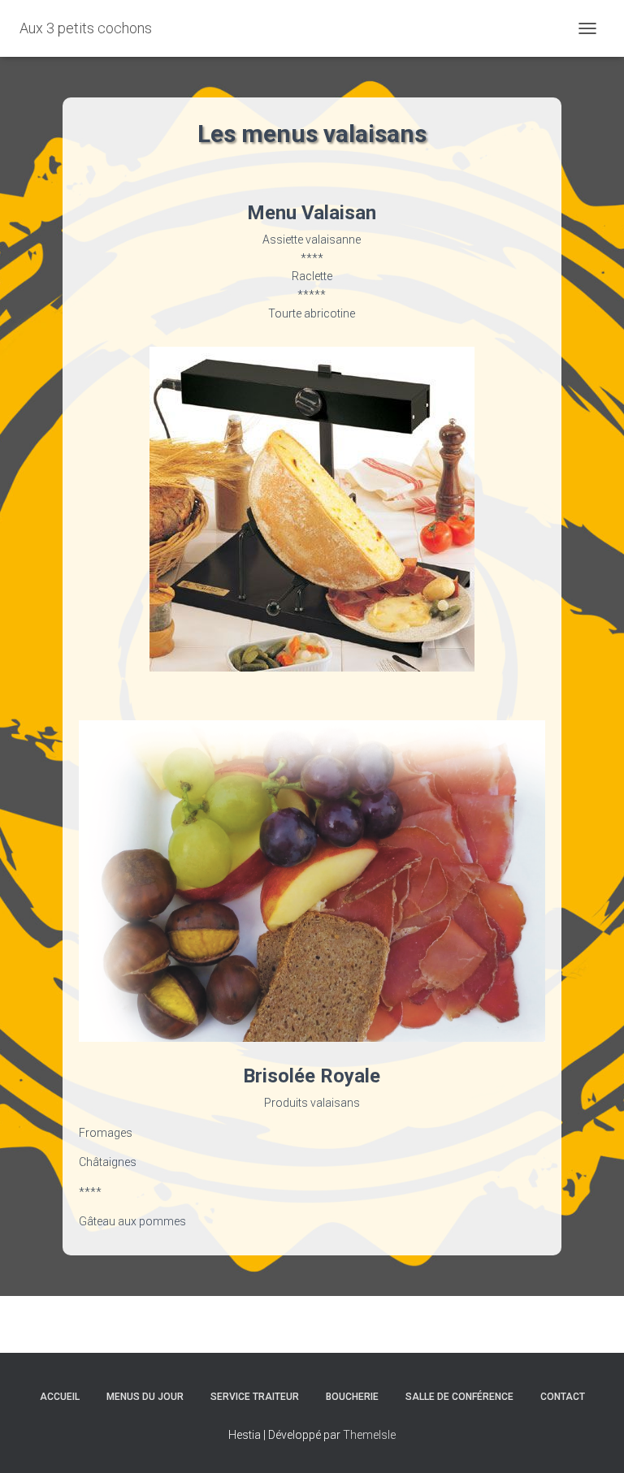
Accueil (60, 1396)
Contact (562, 1396)
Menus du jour (145, 1396)
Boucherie (352, 1396)
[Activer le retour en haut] (592, 1440)
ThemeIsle (369, 1434)
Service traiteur (254, 1396)
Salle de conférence (459, 1396)
